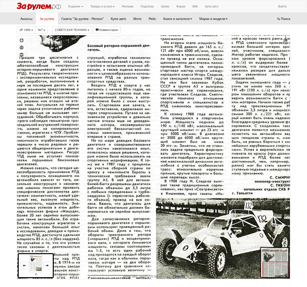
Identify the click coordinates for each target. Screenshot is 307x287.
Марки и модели (212, 18)
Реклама (127, 6)
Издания (74, 6)
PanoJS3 (179, 276)
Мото (137, 18)
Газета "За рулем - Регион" (82, 18)
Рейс (152, 18)
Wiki (195, 6)
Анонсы (26, 18)
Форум (180, 6)
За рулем (47, 18)
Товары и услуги (101, 6)
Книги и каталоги (176, 18)
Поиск (285, 18)
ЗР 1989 (25, 30)
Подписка (147, 6)
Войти (282, 6)
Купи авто (211, 6)
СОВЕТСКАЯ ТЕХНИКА (71, 30)
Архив (165, 6)
